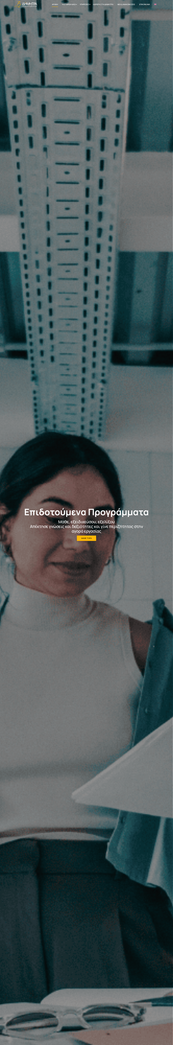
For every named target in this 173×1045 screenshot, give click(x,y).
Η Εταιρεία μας (68, 4)
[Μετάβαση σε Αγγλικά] (155, 4)
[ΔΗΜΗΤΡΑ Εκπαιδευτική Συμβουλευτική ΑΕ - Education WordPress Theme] (25, 4)
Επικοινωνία (144, 4)
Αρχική (55, 4)
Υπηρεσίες (84, 4)
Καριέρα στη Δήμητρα (103, 4)
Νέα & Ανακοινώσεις (126, 4)
